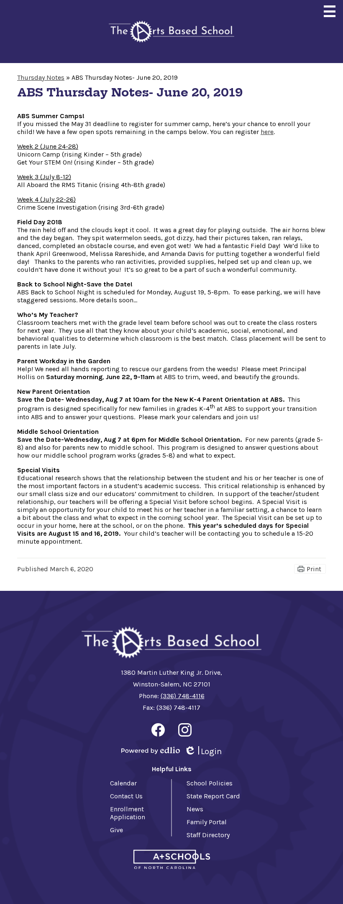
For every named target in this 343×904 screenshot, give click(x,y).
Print (314, 569)
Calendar (123, 783)
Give (116, 830)
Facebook (158, 730)
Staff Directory (208, 835)
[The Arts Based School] (171, 31)
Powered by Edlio (150, 750)
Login (203, 752)
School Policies (210, 783)
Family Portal (207, 822)
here (267, 132)
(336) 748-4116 (183, 696)
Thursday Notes (40, 77)
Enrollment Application (127, 813)
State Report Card (213, 796)
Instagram (185, 730)
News (195, 809)
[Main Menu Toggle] (329, 11)
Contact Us (126, 796)
